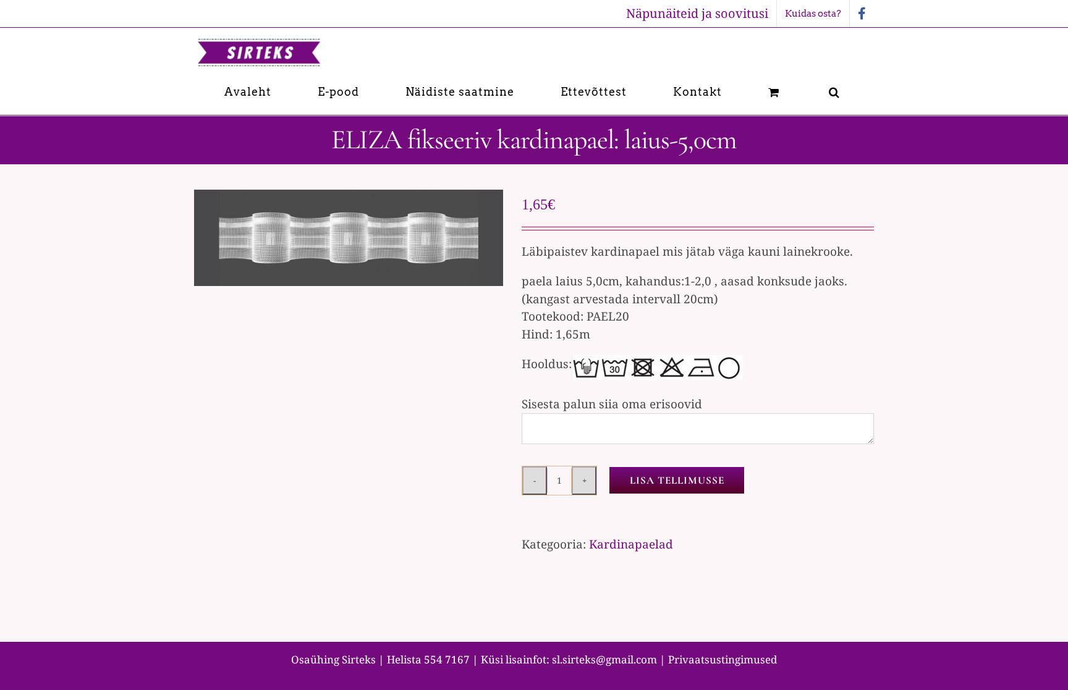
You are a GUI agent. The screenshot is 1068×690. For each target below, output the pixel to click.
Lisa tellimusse (677, 480)
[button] (834, 92)
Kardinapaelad (631, 544)
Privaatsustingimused (722, 659)
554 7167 (447, 659)
